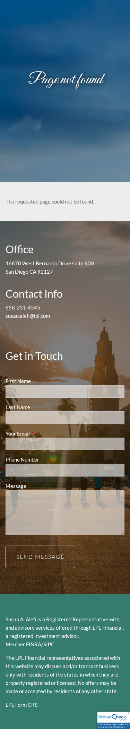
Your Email (42, 433)
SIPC (48, 644)
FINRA (33, 644)
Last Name (18, 407)
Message (40, 486)
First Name (18, 381)
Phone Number (46, 459)
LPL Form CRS (21, 705)
